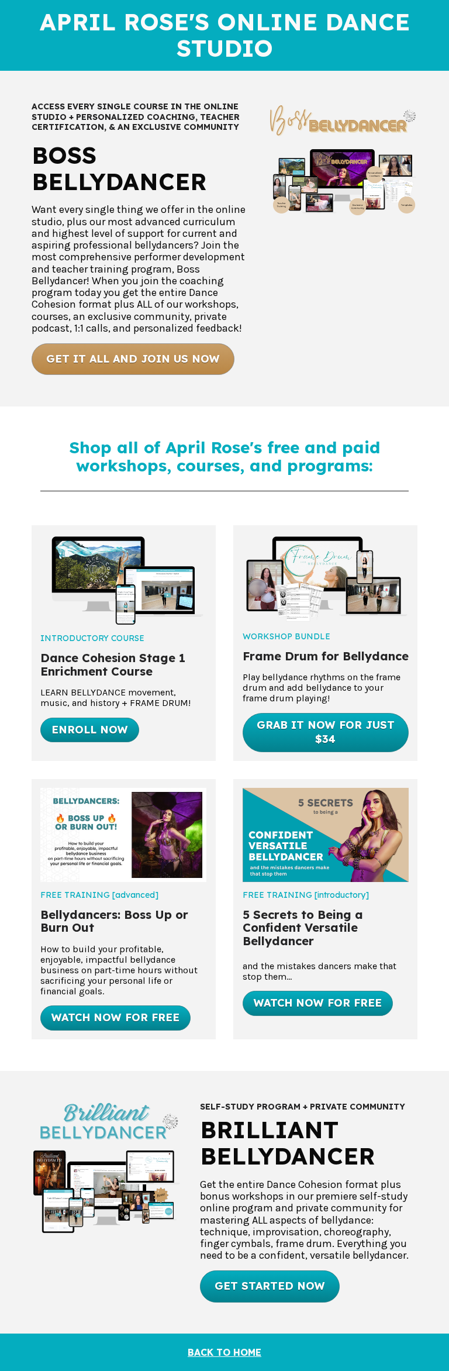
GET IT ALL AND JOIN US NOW (133, 359)
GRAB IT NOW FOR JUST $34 (326, 732)
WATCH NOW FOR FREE (115, 1017)
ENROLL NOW (89, 729)
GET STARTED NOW (270, 1286)
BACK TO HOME (224, 1352)
